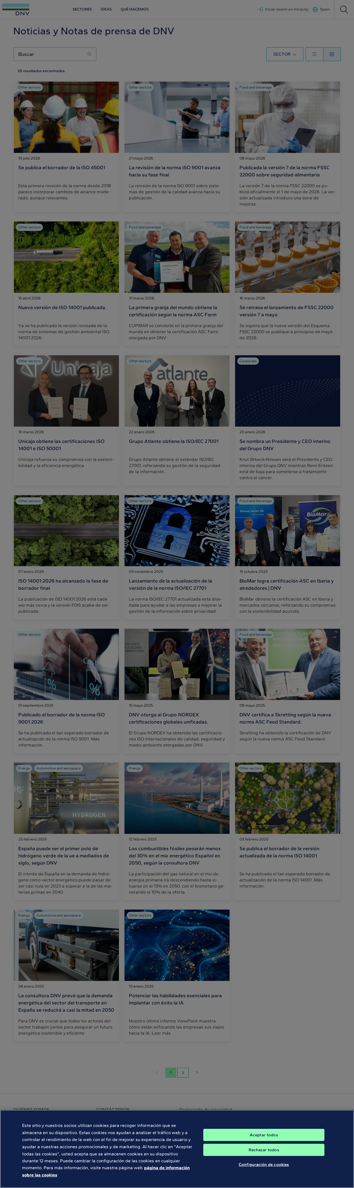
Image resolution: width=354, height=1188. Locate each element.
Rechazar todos (264, 1149)
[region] (177, 1149)
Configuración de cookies (264, 1164)
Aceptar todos (264, 1134)
